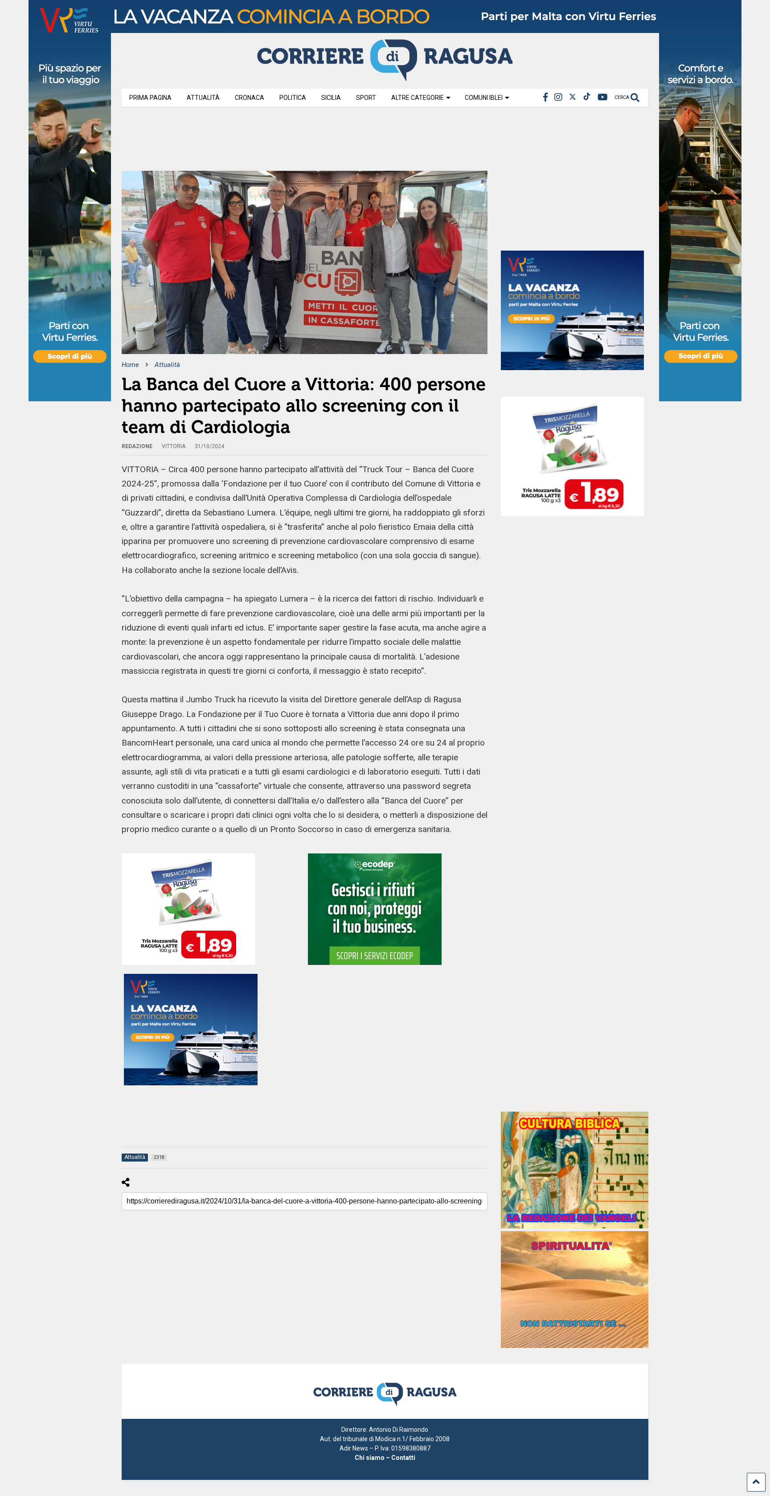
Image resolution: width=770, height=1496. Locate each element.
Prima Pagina (150, 97)
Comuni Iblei (484, 97)
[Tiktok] (587, 97)
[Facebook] (545, 97)
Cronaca (249, 97)
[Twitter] (572, 97)
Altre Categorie (417, 97)
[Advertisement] (284, 142)
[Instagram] (558, 97)
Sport (366, 97)
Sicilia (331, 97)
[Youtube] (603, 97)
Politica (292, 97)
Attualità (203, 97)
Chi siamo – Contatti (385, 1457)
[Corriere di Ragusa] (385, 77)
